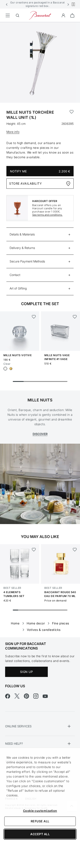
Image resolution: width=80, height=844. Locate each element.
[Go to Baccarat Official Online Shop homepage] (40, 15)
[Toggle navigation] (7, 15)
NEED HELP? (14, 743)
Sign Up (26, 672)
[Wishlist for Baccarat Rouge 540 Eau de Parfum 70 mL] (74, 550)
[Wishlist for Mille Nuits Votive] (33, 317)
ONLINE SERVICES (18, 726)
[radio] (5, 368)
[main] (40, 323)
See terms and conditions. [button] (47, 214)
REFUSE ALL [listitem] (40, 821)
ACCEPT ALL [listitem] (40, 834)
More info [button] (12, 132)
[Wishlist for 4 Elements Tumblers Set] (33, 550)
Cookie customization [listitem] (40, 810)
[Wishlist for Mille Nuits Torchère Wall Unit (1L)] (72, 115)
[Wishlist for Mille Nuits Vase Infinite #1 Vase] (74, 317)
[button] (6, 4)
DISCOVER (40, 434)
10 (64, 610)
